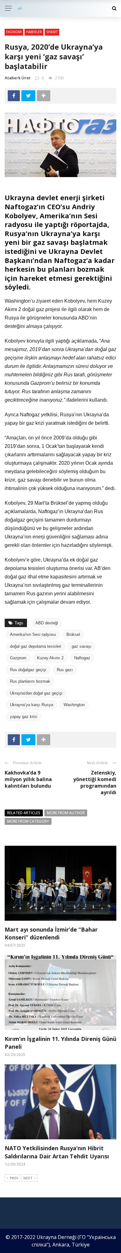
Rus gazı (65, 669)
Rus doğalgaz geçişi (28, 669)
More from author (66, 812)
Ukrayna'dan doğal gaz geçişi (36, 693)
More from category (28, 821)
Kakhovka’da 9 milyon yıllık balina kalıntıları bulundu (28, 779)
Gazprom (18, 658)
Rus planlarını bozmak (30, 681)
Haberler (34, 32)
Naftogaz (82, 658)
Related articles (23, 812)
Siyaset (52, 32)
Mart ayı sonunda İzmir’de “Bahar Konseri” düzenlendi (51, 933)
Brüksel (73, 634)
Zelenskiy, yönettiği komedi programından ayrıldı (94, 782)
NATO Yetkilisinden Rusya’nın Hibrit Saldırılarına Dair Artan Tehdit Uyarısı (57, 1152)
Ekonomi (14, 32)
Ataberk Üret (17, 78)
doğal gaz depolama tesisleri (35, 646)
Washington (74, 704)
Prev (14, 1178)
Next (28, 1178)
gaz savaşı (82, 646)
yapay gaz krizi (23, 716)
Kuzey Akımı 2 (50, 658)
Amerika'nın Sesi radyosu (33, 634)
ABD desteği (46, 623)
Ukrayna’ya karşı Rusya (31, 704)
